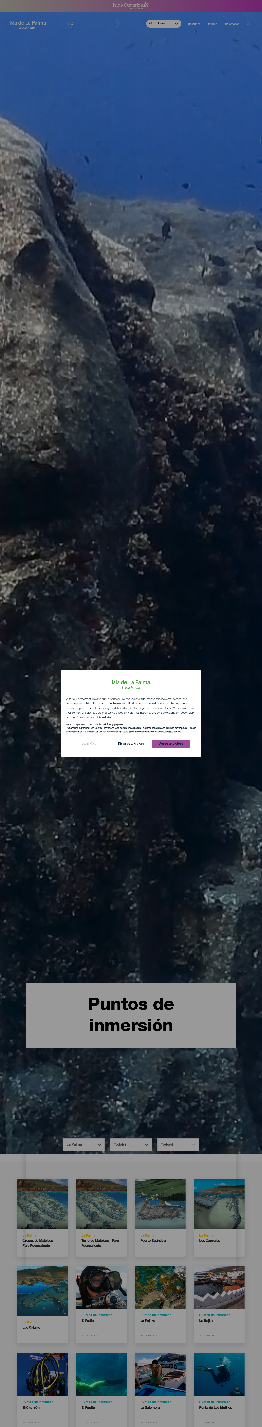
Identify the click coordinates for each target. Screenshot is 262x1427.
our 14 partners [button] (111, 699)
